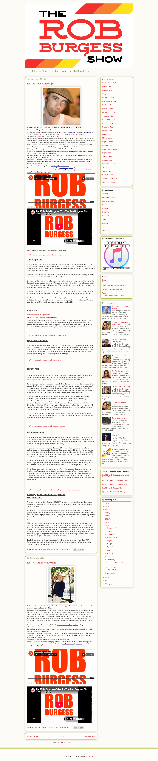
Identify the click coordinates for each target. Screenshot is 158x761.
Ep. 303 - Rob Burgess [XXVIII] (113, 492)
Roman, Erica (107, 145)
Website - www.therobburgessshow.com (113, 294)
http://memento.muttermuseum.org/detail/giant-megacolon (46, 426)
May (108, 550)
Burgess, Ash (107, 86)
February (110, 560)
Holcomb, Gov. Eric (109, 123)
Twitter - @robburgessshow (112, 289)
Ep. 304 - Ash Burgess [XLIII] (112, 488)
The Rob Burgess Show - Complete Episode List (121, 450)
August (109, 541)
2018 (107, 577)
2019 (107, 525)
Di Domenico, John (109, 101)
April (109, 553)
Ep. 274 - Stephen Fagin (121, 387)
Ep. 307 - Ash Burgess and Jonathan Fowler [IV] (121, 323)
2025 (107, 506)
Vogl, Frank (106, 167)
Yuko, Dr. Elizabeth (109, 182)
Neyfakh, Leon (107, 142)
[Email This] (74, 549)
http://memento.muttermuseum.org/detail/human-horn (45, 360)
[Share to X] (79, 549)
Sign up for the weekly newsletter (114, 285)
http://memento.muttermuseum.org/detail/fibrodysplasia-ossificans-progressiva (53, 490)
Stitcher (105, 223)
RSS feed (105, 212)
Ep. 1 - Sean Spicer (119, 418)
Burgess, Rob (107, 90)
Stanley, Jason (107, 160)
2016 (107, 584)
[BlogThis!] (76, 549)
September (111, 537)
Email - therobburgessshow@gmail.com (114, 281)
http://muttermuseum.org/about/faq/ (39, 315)
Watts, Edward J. (108, 175)
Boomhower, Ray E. (109, 83)
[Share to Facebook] (81, 549)
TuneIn (104, 227)
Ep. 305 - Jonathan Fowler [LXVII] (114, 484)
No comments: (65, 549)
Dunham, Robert (108, 105)
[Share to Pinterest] (83, 549)
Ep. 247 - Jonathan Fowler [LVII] (119, 341)
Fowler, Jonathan (108, 108)
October (110, 534)
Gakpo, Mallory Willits (110, 112)
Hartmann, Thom (108, 119)
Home (61, 736)
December (111, 528)
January (110, 573)
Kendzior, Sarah (108, 127)
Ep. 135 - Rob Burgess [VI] (41, 83)
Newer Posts (32, 736)
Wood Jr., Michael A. (109, 178)
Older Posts (90, 736)
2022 (107, 516)
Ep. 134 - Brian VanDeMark (41, 562)
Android (105, 194)
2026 (107, 503)
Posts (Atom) (65, 742)
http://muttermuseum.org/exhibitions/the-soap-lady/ (44, 255)
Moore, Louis (107, 138)
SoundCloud (106, 216)
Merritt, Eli (106, 134)
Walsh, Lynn (106, 171)
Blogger (90, 756)
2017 (107, 580)
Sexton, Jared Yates (109, 149)
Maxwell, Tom (107, 131)
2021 (107, 519)
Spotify (104, 219)
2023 (107, 513)
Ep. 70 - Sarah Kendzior (121, 371)
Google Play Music (109, 197)
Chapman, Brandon (109, 94)
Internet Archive (108, 201)
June (109, 547)
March (109, 556)
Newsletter (106, 208)
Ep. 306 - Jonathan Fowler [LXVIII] (115, 480)
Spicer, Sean (107, 156)
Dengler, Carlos (108, 97)
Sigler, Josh (106, 153)
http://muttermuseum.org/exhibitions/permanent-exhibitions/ (47, 335)
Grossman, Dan (108, 116)
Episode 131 (59, 134)
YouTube (105, 230)
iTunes (104, 205)
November (111, 531)
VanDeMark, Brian (109, 164)
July (108, 544)
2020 (107, 522)
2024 (107, 509)
